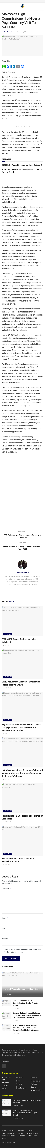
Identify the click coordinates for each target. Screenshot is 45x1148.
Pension (34, 1078)
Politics (34, 1084)
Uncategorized (36, 1090)
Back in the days (6, 1079)
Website (5, 939)
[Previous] (20, 179)
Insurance (8, 634)
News (18, 1081)
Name (5, 918)
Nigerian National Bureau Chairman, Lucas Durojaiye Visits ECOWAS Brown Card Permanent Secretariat (21, 727)
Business (5, 1083)
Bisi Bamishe (8, 32)
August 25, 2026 (7, 779)
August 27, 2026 (7, 645)
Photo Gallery (36, 1081)
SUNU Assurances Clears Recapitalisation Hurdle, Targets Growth (25, 1003)
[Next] (24, 179)
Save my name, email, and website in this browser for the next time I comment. (23, 950)
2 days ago (7, 994)
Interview (19, 1078)
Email (5, 928)
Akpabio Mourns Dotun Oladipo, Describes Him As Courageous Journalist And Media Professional (26, 1028)
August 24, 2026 (7, 822)
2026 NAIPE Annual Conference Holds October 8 (22, 165)
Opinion (19, 1084)
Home (4, 1131)
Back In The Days (32, 1133)
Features (5, 1086)
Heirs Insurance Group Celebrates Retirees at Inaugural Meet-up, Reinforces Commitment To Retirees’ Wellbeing (22, 773)
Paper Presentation (21, 1088)
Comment (6, 888)
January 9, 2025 (22, 32)
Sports (33, 1087)
